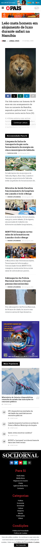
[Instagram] (29, 463)
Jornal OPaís (14, 41)
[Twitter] (16, 463)
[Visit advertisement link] (20, 17)
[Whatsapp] (25, 463)
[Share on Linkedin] (27, 96)
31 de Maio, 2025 (27, 41)
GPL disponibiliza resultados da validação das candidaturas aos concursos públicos (20, 413)
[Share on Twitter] (14, 96)
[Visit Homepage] (13, 8)
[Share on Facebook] (8, 96)
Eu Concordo (21, 545)
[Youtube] (20, 463)
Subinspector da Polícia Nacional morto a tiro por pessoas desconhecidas (18, 281)
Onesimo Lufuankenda (14, 196)
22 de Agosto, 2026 (28, 240)
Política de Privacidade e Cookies (27, 542)
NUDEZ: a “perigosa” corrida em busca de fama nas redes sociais (23, 441)
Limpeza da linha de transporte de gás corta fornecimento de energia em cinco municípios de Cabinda (19, 145)
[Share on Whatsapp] (20, 96)
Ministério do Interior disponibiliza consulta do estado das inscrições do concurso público (17, 399)
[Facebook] (12, 463)
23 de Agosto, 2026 (24, 153)
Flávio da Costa (12, 153)
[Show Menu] (3, 8)
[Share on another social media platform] (33, 96)
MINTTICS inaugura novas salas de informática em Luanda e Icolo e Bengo (18, 234)
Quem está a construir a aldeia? (20, 433)
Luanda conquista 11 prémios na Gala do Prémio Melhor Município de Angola (23, 424)
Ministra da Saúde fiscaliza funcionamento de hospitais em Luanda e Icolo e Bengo (19, 191)
